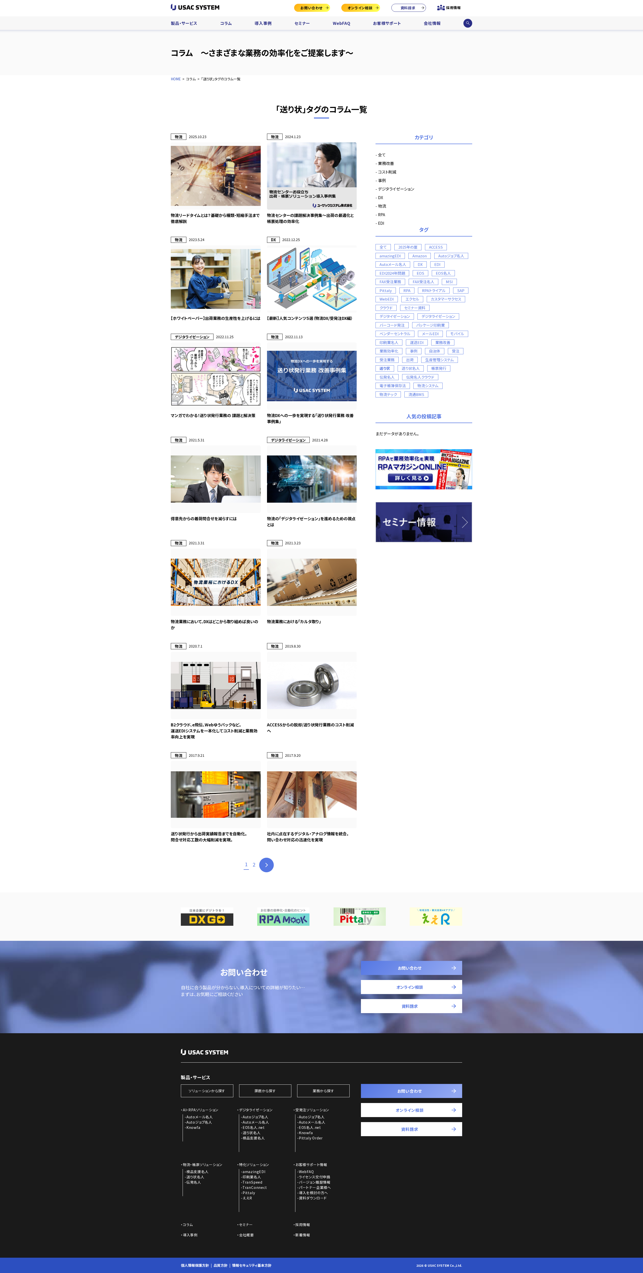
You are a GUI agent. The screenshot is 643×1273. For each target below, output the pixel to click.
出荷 (410, 359)
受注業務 (387, 359)
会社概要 (246, 1234)
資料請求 (408, 7)
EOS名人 (443, 273)
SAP (460, 290)
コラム (226, 23)
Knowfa (193, 1127)
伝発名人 (387, 377)
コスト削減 (387, 172)
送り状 (385, 368)
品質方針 (220, 1265)
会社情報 (432, 23)
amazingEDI (390, 255)
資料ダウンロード (313, 1197)
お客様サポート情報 (311, 1164)
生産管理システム (439, 359)
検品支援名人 (254, 1137)
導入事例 (263, 23)
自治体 (434, 351)
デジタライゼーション (396, 189)
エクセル (412, 299)
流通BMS (416, 394)
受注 (455, 351)
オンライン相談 (360, 7)
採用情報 (453, 7)
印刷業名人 (389, 342)
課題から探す (265, 1090)
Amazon (419, 255)
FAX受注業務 (390, 281)
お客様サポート (387, 23)
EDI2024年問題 (392, 273)
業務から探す (323, 1090)
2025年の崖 (407, 247)
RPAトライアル (434, 290)
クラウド (386, 307)
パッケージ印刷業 (430, 325)
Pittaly (386, 290)
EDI (381, 223)
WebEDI (387, 299)
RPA (381, 214)
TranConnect (254, 1187)
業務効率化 (389, 351)
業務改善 (386, 163)
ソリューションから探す (207, 1090)
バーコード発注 (392, 325)
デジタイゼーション (395, 316)
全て (382, 155)
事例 (382, 180)
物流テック (388, 394)
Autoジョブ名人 (451, 255)
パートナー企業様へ (315, 1187)
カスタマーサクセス (446, 299)
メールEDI (430, 333)
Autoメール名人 (393, 264)
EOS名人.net (254, 1127)
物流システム (428, 385)
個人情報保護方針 (195, 1265)
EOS (420, 273)
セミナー (302, 23)
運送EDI (417, 342)
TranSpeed (252, 1182)
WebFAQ (341, 23)
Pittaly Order (311, 1137)
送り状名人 (411, 368)
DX (380, 197)
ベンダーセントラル (395, 333)
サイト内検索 (467, 23)
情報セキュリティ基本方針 (252, 1265)
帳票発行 (438, 368)
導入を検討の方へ (313, 1192)
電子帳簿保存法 (393, 385)
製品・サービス (184, 23)
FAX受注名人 (423, 281)
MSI (449, 281)
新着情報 (302, 1234)
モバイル (457, 333)
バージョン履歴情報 (315, 1182)
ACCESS (436, 247)
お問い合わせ (311, 7)
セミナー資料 (414, 307)
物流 (382, 206)
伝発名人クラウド (420, 377)
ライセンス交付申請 (314, 1176)
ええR (247, 1197)
